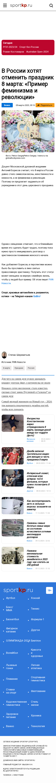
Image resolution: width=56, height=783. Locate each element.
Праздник (19, 368)
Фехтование (37, 691)
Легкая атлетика (36, 666)
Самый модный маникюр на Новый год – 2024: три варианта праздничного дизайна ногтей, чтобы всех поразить (27, 405)
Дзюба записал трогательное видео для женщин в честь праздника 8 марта (38, 455)
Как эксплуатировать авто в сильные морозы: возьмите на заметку (39, 505)
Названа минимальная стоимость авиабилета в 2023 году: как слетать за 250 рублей (38, 557)
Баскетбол (12, 619)
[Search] (50, 5)
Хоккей (35, 598)
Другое (35, 629)
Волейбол (12, 652)
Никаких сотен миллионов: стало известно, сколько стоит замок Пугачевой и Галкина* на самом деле (26, 392)
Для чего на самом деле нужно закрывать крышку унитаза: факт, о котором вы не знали (26, 380)
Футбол (10, 598)
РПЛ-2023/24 (10, 47)
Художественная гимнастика (12, 703)
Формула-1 (37, 619)
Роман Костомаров (13, 51)
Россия (31, 368)
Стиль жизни (35, 703)
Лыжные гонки (11, 666)
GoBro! (36, 296)
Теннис (35, 608)
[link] (28, 131)
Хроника (36, 715)
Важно (7, 105)
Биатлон (36, 640)
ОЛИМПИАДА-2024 (12, 640)
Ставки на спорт (11, 691)
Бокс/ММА (9, 608)
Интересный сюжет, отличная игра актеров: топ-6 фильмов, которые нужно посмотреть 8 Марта (38, 480)
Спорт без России (29, 47)
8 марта (6, 368)
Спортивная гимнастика (37, 679)
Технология (37, 726)
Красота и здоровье (37, 652)
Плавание (12, 678)
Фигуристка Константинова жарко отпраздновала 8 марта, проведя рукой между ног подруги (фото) (39, 427)
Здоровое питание (12, 715)
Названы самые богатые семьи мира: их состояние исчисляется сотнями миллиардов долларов (39, 530)
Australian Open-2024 (37, 51)
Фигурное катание (12, 630)
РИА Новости (19, 362)
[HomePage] (23, 5)
